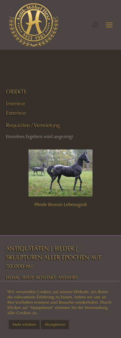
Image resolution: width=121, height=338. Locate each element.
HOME (12, 277)
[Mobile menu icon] (109, 25)
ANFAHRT (68, 277)
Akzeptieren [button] (55, 324)
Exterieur (16, 113)
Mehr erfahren (24, 324)
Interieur (15, 104)
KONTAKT (46, 277)
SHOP (28, 277)
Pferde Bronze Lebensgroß (60, 204)
